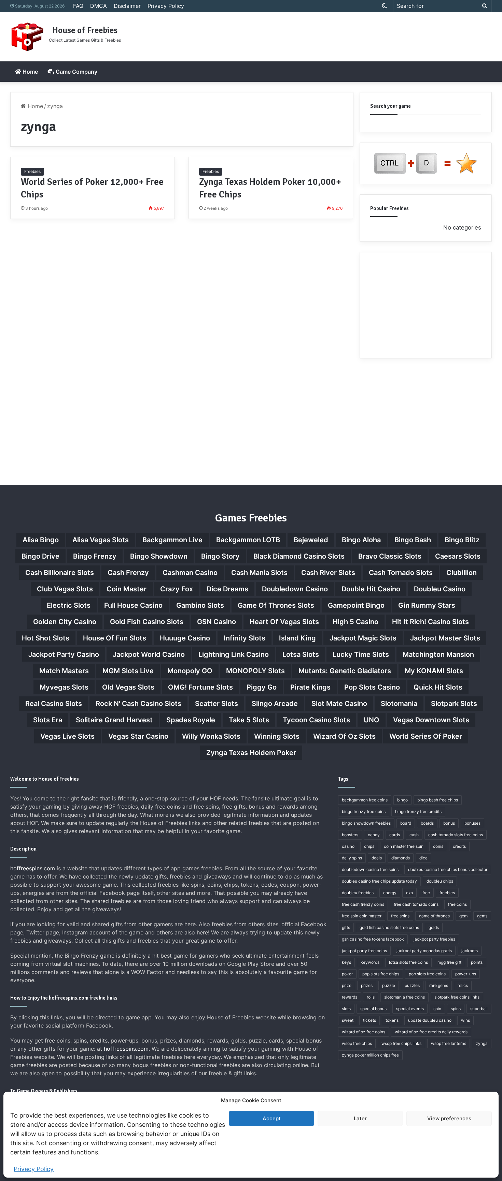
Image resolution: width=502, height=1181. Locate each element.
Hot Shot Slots (45, 638)
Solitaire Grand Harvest (114, 720)
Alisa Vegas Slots (100, 540)
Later (360, 1118)
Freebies (32, 171)
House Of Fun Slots (114, 638)
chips (369, 846)
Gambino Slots (200, 605)
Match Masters (64, 671)
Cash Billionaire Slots (59, 573)
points (477, 962)
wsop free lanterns (448, 1043)
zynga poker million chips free (370, 1055)
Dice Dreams (227, 589)
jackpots (469, 950)
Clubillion (461, 573)
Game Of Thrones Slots (276, 605)
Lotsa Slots (300, 654)
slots (346, 1008)
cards (394, 834)
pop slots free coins (427, 973)
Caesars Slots (457, 556)
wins (465, 1020)
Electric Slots (68, 605)
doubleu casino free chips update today (379, 881)
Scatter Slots (216, 703)
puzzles (412, 985)
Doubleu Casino (439, 589)
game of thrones (434, 915)
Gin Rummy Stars (426, 605)
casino (348, 846)
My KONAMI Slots (434, 671)
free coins (457, 904)
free (426, 892)
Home (29, 71)
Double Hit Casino (370, 589)
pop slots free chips (380, 973)
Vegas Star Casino (138, 736)
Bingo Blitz (462, 540)
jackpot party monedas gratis (424, 950)
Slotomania (399, 703)
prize (346, 985)
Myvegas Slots (64, 687)
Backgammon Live (172, 540)
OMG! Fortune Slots (200, 687)
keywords (370, 962)
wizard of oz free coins (363, 1031)
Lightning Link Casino (233, 654)
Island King (297, 638)
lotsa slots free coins (408, 962)
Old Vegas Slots (128, 687)
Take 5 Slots (249, 720)
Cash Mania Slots (259, 573)
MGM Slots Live (128, 671)
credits (459, 846)
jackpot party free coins (364, 950)
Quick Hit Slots (438, 687)
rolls (371, 997)
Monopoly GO (189, 671)
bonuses (472, 823)
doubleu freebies (358, 892)
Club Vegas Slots (65, 589)
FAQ (78, 5)
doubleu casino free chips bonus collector (447, 869)
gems (482, 915)
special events (410, 1008)
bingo (402, 799)
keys (346, 962)
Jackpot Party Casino (63, 654)
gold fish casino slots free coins (389, 927)
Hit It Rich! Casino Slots (430, 622)
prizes (367, 985)
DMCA (98, 5)
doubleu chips (440, 881)
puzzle (388, 985)
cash (414, 834)
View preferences (449, 1118)
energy (389, 892)
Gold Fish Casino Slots (146, 622)
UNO (371, 720)
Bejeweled (311, 540)
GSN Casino (216, 622)
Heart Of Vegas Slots (284, 622)
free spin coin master (361, 915)
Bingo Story (220, 556)
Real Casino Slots (53, 703)
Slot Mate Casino (339, 703)
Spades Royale (190, 720)
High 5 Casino (355, 622)
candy (374, 834)
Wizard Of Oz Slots (344, 736)
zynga (482, 1043)
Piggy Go (262, 687)
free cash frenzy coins (363, 904)
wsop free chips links (401, 1043)
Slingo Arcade (275, 703)
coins (438, 846)
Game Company (75, 71)
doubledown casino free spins (370, 869)
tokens (392, 1020)
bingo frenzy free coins (364, 811)
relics (463, 985)
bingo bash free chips (437, 799)
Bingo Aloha (361, 540)
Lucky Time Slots (361, 654)
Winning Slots (276, 736)
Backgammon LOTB (248, 540)
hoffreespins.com (32, 868)
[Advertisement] (333, 34)
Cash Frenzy (128, 573)
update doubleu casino (429, 1020)
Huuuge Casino (185, 638)
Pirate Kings (310, 687)
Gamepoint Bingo (356, 605)
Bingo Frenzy (94, 556)
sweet (347, 1020)
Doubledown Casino (295, 589)
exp (409, 892)
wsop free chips (357, 1043)
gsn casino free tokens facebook (373, 939)
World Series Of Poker (425, 736)
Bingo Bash (412, 540)
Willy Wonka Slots (211, 736)
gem (463, 915)
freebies (447, 892)
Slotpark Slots (454, 703)
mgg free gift (449, 962)
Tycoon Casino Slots (316, 720)
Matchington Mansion (438, 654)
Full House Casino (133, 605)
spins (456, 1008)
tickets (369, 1020)
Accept (272, 1118)
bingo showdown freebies (366, 823)
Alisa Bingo (41, 540)
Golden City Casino (64, 622)
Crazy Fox (176, 589)
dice (423, 857)
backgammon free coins (365, 799)
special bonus (373, 1008)
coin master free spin (403, 846)
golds (434, 927)
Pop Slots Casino (372, 687)
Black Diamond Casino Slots (299, 556)
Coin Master (127, 589)
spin (437, 1008)
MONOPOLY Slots (255, 671)
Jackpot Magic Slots (363, 638)
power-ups (465, 973)
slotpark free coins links (456, 997)
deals (377, 857)
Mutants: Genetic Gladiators (344, 671)
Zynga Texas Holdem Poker (251, 753)
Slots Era (47, 720)
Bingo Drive (40, 556)
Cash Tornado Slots (401, 573)
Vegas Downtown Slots (431, 720)
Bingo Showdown (158, 556)
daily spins (352, 857)
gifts (346, 927)
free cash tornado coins (416, 904)
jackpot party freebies (434, 939)
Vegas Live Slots (67, 736)
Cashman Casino (190, 573)
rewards (349, 997)
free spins (400, 915)
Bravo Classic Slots (389, 556)
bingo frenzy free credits (418, 811)
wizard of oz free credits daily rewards (431, 1031)
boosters (350, 834)
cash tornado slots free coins (455, 834)
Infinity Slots (244, 638)
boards (427, 823)
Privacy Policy (34, 1168)
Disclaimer (127, 5)
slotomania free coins (404, 997)
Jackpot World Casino (149, 654)
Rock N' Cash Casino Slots (138, 703)
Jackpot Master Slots (445, 638)
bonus (449, 823)
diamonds (400, 857)
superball (479, 1008)
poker (347, 973)
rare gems (438, 985)
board (405, 823)
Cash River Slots (328, 573)
